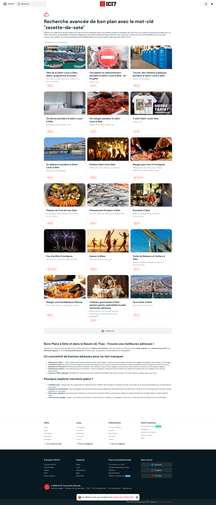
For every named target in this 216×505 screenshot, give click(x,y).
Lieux (79, 423)
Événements (115, 423)
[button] (137, 497)
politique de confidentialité (123, 497)
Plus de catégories (86, 444)
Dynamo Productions (164, 502)
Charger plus (109, 331)
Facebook (158, 465)
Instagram (158, 470)
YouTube (158, 476)
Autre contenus (148, 423)
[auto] (211, 4)
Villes (46, 423)
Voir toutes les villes (54, 444)
